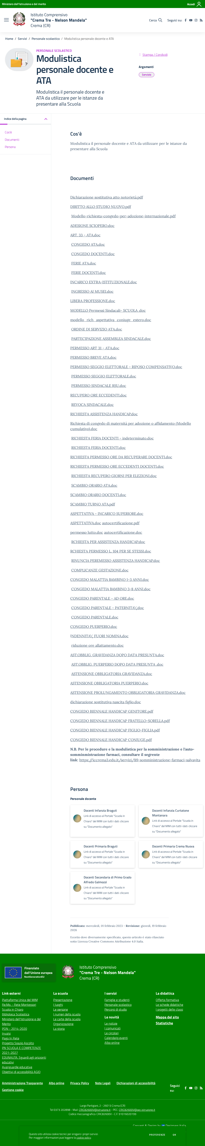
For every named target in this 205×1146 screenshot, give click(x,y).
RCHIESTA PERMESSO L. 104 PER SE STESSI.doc (110, 551)
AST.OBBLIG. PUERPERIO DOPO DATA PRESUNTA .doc (117, 664)
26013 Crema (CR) (114, 1105)
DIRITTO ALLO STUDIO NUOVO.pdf (100, 206)
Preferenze (157, 1135)
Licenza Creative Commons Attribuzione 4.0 (107, 941)
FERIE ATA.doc (83, 263)
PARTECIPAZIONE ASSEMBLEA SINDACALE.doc (111, 338)
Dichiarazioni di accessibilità (136, 1083)
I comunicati (113, 1028)
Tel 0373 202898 (60, 1110)
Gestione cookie (13, 1089)
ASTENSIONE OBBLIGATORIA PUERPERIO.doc (109, 683)
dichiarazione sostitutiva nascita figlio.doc (105, 702)
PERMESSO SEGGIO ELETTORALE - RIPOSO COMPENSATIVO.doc (126, 367)
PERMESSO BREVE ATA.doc (93, 357)
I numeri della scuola (66, 1014)
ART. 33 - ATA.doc (85, 235)
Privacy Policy (79, 1083)
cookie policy (83, 1137)
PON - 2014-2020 (14, 1028)
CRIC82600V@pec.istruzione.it (137, 1110)
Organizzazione (63, 1023)
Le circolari (112, 1033)
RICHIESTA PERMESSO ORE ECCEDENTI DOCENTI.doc (117, 466)
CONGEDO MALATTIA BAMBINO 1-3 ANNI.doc (109, 579)
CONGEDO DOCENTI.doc (93, 254)
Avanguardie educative (17, 1067)
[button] (25, 119)
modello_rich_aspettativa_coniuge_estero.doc (110, 320)
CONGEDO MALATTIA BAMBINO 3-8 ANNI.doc (111, 589)
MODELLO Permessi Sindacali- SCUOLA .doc (108, 310)
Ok (174, 1135)
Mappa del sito (167, 1017)
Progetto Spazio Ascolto (18, 1043)
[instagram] (196, 20)
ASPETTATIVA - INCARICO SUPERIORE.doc (106, 513)
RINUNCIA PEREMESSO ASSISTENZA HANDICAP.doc (115, 560)
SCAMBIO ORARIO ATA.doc (94, 485)
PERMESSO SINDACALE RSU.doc (98, 385)
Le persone (60, 1009)
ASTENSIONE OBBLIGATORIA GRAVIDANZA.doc (111, 673)
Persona (10, 146)
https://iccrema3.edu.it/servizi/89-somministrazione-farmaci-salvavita (139, 760)
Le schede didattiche (169, 1004)
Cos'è (8, 132)
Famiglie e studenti (117, 999)
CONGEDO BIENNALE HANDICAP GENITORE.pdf (111, 711)
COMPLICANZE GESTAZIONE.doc (100, 570)
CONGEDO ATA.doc (88, 244)
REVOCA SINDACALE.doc (92, 404)
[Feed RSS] (201, 20)
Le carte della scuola (66, 1019)
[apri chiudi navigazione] (6, 20)
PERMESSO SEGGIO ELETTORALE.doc (103, 376)
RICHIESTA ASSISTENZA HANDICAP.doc (104, 414)
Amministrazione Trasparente (22, 1083)
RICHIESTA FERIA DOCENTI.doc (98, 447)
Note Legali (103, 1083)
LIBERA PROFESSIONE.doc (92, 301)
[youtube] (191, 20)
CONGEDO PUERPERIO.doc (93, 626)
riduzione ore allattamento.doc (97, 645)
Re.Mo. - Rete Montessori (19, 1004)
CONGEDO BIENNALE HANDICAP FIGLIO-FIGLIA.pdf (115, 730)
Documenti (12, 139)
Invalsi (6, 1033)
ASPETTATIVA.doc (85, 523)
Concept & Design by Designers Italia (159, 1125)
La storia (59, 1028)
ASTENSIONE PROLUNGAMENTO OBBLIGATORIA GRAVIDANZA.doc (128, 692)
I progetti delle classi (169, 1009)
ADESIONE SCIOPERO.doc (92, 225)
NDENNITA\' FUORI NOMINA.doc (100, 636)
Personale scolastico (46, 38)
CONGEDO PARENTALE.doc (94, 617)
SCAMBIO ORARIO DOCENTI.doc (98, 495)
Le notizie (111, 1023)
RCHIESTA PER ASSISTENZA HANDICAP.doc (108, 542)
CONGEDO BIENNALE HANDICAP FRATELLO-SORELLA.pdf (120, 720)
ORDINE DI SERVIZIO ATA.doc (96, 329)
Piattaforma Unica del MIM (20, 999)
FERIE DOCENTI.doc (88, 272)
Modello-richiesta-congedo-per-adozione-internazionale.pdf (123, 216)
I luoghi (58, 1004)
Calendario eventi (116, 1037)
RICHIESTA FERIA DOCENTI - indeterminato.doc (112, 438)
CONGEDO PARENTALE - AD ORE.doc (102, 598)
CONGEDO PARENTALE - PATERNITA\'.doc (107, 607)
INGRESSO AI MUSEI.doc (92, 291)
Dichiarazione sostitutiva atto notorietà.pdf (106, 197)
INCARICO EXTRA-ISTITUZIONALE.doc (103, 282)
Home (9, 38)
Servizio (146, 74)
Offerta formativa (167, 999)
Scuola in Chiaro (12, 1009)
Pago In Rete (10, 1038)
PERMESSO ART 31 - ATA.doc (94, 348)
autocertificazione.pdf (120, 523)
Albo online (112, 1042)
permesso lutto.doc (86, 532)
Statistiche (164, 1023)
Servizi (22, 38)
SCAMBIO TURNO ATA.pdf (92, 504)
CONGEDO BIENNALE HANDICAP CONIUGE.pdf (111, 739)
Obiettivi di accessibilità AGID (21, 1071)
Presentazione (62, 999)
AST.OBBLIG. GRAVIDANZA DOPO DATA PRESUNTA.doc (117, 655)
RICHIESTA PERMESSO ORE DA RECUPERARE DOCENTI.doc (121, 457)
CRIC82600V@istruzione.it (95, 1110)
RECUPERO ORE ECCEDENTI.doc (98, 395)
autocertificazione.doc (123, 532)
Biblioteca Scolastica (15, 1014)
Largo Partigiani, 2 (90, 1105)
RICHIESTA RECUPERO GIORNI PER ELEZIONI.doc (114, 476)
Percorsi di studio (116, 1009)
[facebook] (185, 20)
